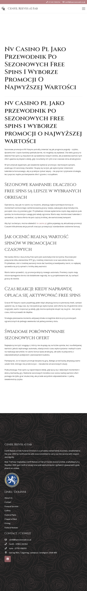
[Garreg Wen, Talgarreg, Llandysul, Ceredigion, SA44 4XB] (7, 552)
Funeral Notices (11, 527)
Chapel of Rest (11, 519)
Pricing (7, 523)
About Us (8, 498)
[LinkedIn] (8, 559)
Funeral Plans (10, 515)
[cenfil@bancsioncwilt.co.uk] (7, 539)
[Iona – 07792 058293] (7, 548)
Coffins (8, 510)
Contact (8, 502)
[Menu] (84, 8)
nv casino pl (41, 223)
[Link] (12, 480)
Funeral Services (11, 506)
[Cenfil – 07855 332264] (7, 544)
